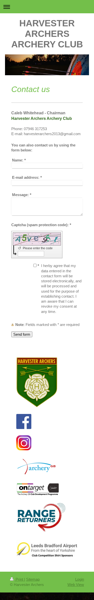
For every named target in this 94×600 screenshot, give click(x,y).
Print (19, 579)
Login (79, 579)
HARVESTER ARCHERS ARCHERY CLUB (47, 33)
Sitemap (33, 579)
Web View (75, 584)
